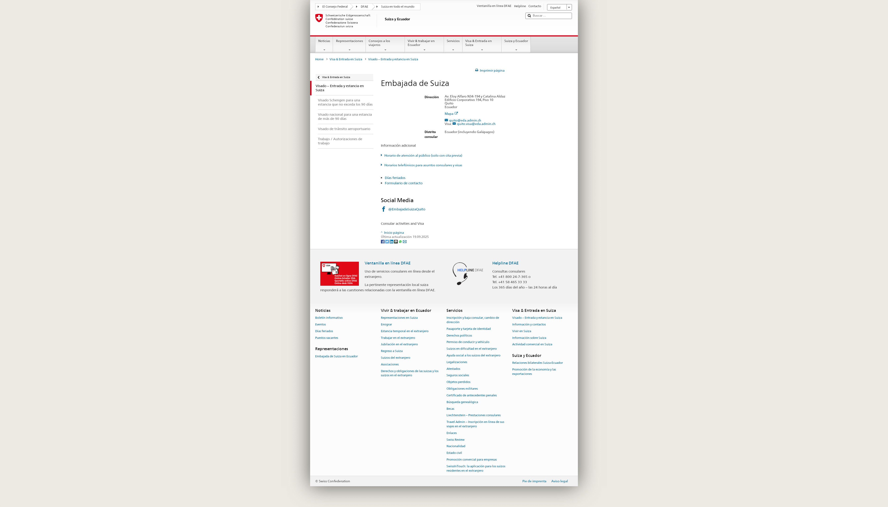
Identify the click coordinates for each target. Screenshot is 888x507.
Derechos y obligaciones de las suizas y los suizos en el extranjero (409, 373)
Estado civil (454, 453)
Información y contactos (529, 324)
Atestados (453, 368)
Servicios (453, 41)
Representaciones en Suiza (399, 317)
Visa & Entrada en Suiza (478, 43)
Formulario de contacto (403, 183)
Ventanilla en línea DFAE (388, 263)
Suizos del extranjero (395, 357)
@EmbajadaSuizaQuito (406, 209)
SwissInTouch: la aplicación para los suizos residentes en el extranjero (476, 468)
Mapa (449, 113)
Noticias (324, 41)
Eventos (320, 324)
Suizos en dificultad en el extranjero (472, 348)
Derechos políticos (459, 335)
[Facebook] (383, 241)
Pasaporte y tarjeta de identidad (469, 329)
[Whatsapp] (400, 241)
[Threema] (396, 241)
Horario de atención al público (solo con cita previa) (423, 155)
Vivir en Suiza (521, 331)
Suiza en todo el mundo (397, 6)
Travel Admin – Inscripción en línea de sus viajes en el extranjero (475, 424)
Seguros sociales (458, 375)
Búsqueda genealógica (462, 402)
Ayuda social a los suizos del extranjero (473, 355)
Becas (450, 408)
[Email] (405, 241)
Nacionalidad (456, 446)
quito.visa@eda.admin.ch (476, 124)
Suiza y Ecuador (516, 41)
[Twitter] (387, 241)
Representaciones (349, 41)
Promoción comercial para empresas (472, 459)
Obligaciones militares (462, 388)
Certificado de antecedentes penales (472, 395)
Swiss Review (456, 439)
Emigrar (386, 324)
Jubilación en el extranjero (399, 344)
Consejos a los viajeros (379, 43)
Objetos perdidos (458, 382)
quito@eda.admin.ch (465, 120)
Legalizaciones (457, 362)
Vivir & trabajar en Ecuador (421, 43)
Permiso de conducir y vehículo (468, 342)
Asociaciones (390, 364)
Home (319, 59)
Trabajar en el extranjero (398, 338)
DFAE (364, 6)
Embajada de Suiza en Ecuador (336, 356)
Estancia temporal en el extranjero (405, 331)
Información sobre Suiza (529, 338)
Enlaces (452, 433)
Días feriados (395, 178)
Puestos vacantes (326, 338)
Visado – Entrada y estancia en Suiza (537, 317)
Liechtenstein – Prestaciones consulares (474, 415)
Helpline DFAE (505, 263)
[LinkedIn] (392, 241)
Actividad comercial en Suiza (532, 344)
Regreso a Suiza (392, 351)
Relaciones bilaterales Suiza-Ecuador (537, 363)
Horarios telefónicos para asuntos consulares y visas (423, 165)
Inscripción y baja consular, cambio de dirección (473, 320)
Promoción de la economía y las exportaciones (534, 372)
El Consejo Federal (335, 6)
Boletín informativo (329, 317)
